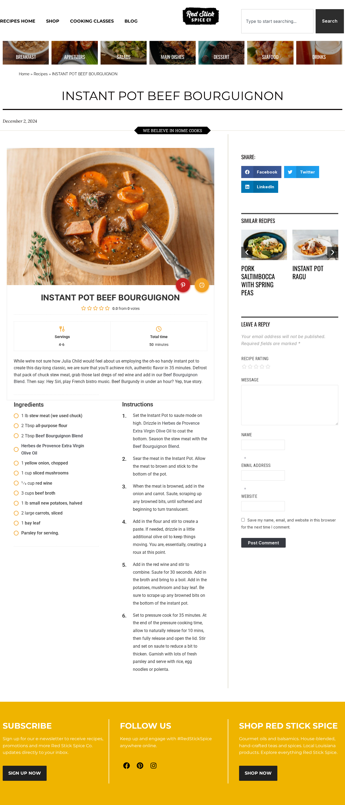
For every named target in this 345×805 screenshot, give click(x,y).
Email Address (256, 465)
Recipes (41, 74)
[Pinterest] (140, 765)
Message (249, 379)
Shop (52, 21)
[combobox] (277, 21)
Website (249, 496)
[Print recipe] (202, 285)
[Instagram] (153, 765)
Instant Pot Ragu (307, 272)
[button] (261, 172)
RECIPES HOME (17, 21)
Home (24, 74)
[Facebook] (126, 765)
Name (246, 434)
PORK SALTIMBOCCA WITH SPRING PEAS (258, 280)
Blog (131, 21)
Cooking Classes (92, 21)
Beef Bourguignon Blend (59, 435)
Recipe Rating (254, 358)
